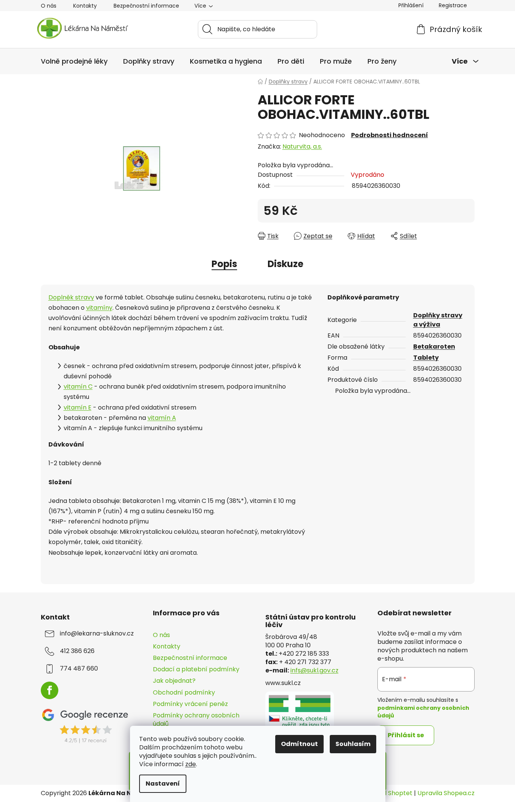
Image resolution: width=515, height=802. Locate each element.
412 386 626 (77, 651)
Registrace (453, 5)
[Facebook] (49, 690)
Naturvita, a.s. (302, 146)
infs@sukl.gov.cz (314, 670)
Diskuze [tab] (285, 264)
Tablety (426, 357)
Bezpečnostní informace (146, 6)
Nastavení (163, 783)
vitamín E (77, 407)
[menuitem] (74, 61)
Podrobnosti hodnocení (389, 135)
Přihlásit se (406, 735)
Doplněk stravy (71, 297)
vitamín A (162, 417)
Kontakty (85, 6)
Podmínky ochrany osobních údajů (196, 719)
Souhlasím (353, 744)
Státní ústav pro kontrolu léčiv (310, 621)
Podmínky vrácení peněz (190, 704)
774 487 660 (79, 668)
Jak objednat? (174, 680)
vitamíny (99, 307)
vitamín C (78, 386)
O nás (48, 6)
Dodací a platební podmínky (196, 669)
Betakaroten (434, 346)
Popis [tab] (224, 264)
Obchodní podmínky (184, 692)
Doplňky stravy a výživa (437, 320)
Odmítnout (299, 744)
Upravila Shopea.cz (446, 793)
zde (190, 764)
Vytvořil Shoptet (388, 793)
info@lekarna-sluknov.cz (97, 633)
